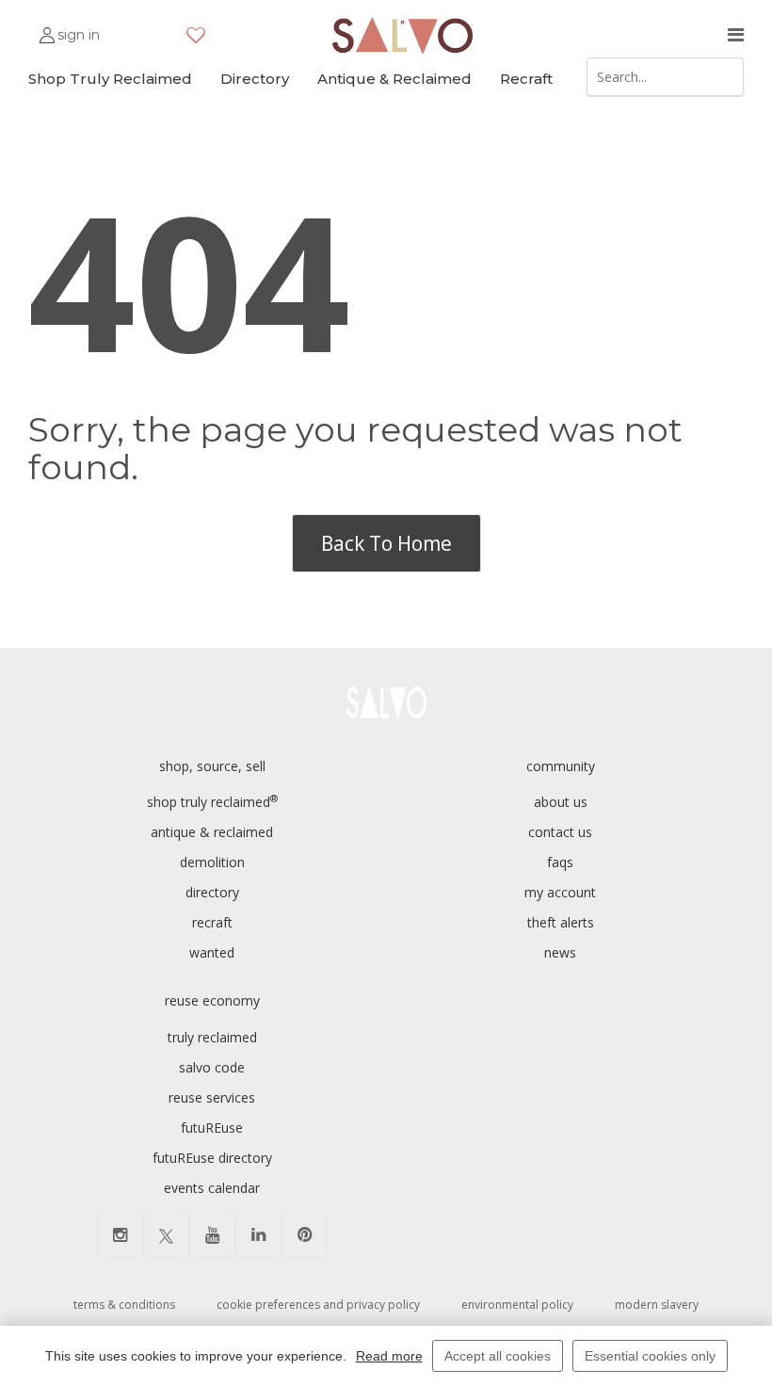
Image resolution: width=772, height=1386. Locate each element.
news (560, 952)
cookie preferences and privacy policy (318, 1305)
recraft (212, 922)
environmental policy (517, 1305)
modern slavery (657, 1305)
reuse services (212, 1097)
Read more (389, 1355)
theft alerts (560, 922)
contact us (560, 832)
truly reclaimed (212, 1037)
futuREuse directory (212, 1158)
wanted (211, 952)
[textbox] (666, 76)
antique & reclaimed (212, 832)
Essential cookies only (650, 1355)
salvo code (212, 1067)
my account (560, 892)
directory (212, 892)
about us (560, 802)
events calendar (212, 1188)
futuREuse (212, 1127)
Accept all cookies (497, 1355)
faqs (560, 862)
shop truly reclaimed (212, 802)
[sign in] (47, 27)
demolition (212, 862)
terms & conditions (124, 1305)
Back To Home (386, 543)
